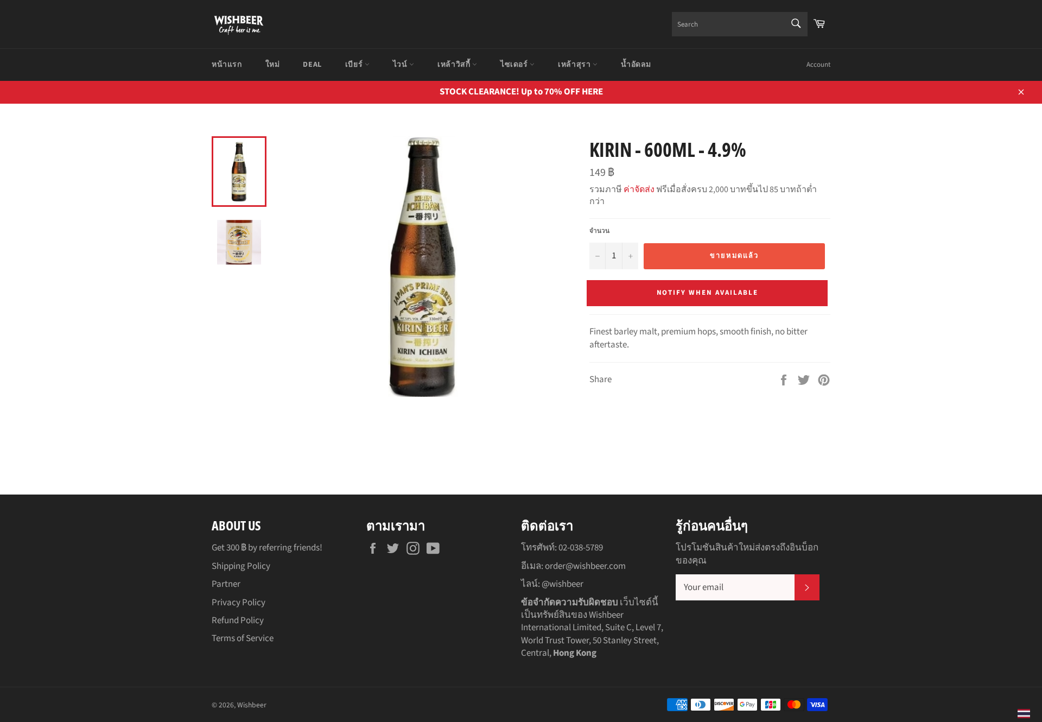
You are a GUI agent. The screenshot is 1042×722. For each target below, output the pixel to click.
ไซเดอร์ (515, 64)
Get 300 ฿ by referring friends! (267, 547)
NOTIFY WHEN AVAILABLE (707, 292)
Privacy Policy (238, 602)
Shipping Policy (241, 566)
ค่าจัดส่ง (639, 189)
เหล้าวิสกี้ (454, 64)
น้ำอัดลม (636, 64)
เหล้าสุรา (575, 64)
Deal (312, 64)
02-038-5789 (580, 547)
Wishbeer (251, 705)
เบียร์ (355, 64)
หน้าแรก (227, 64)
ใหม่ (272, 64)
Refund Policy (238, 620)
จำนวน (599, 231)
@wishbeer (562, 584)
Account (818, 64)
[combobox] (740, 24)
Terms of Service (243, 638)
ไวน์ (401, 64)
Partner (226, 584)
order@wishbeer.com (585, 566)
